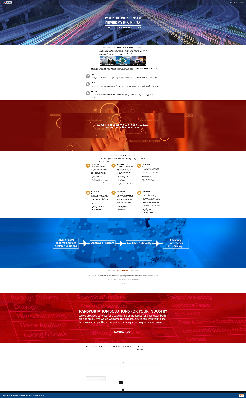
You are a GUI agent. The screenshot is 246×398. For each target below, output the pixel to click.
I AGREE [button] (241, 395)
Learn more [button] (41, 395)
